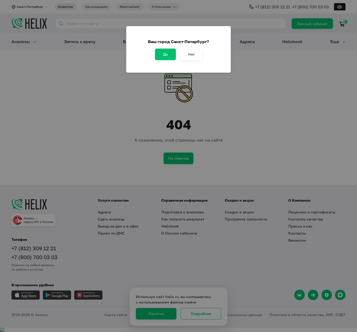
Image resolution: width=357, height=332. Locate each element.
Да (165, 54)
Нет (191, 54)
